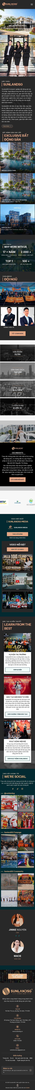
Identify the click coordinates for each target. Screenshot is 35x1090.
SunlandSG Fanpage (12, 832)
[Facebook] (16, 936)
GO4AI (27, 1087)
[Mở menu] (32, 4)
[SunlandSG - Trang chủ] (10, 4)
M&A (31, 1058)
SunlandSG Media (21, 527)
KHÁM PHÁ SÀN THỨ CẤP (17, 27)
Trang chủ (6, 1058)
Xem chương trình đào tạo (17, 714)
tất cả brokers (17, 333)
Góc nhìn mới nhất (17, 479)
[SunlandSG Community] (9, 881)
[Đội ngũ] (17, 294)
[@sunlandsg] (9, 803)
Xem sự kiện (17, 670)
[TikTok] (19, 936)
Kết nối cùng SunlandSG (17, 976)
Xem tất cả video (17, 549)
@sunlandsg (9, 793)
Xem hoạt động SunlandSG (17, 758)
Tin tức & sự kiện (10, 1060)
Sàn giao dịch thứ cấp (21, 1058)
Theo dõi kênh (17, 534)
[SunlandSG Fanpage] (9, 842)
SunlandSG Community (13, 871)
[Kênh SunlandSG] (10, 527)
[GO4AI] (18, 1085)
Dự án (12, 1058)
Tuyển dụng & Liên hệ (23, 1060)
